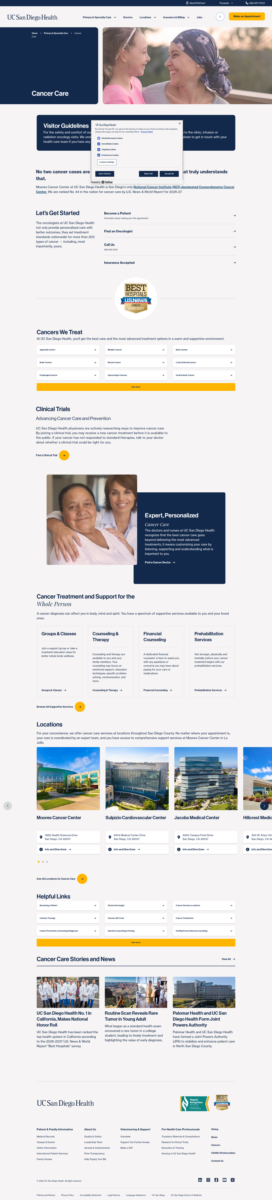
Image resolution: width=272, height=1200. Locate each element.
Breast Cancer (114, 362)
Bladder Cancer (115, 350)
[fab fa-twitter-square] (232, 1179)
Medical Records (46, 1136)
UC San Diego (158, 1195)
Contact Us (217, 1160)
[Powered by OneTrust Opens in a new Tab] (101, 182)
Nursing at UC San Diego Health (179, 1153)
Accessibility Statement (91, 1195)
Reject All (148, 174)
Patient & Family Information (55, 1129)
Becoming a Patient (48, 905)
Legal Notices (114, 1195)
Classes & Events (46, 1142)
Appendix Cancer (47, 350)
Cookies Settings (106, 162)
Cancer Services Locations (188, 905)
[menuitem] (99, 17)
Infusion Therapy (47, 918)
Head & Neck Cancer (185, 375)
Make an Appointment (246, 16)
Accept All (169, 174)
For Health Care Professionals (181, 1129)
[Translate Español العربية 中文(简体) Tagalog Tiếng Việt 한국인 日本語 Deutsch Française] (225, 3)
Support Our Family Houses (135, 1142)
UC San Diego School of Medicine (186, 1195)
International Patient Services (52, 1153)
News (214, 1137)
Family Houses (44, 1159)
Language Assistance (136, 1195)
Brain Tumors (46, 362)
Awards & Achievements (97, 1147)
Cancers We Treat (116, 918)
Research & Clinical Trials (175, 1142)
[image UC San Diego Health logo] (40, 18)
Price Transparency (94, 1153)
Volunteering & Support (135, 1129)
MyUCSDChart (197, 3)
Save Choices (105, 174)
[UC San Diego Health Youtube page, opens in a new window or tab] (224, 1179)
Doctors (128, 17)
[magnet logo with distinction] (196, 1103)
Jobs (199, 17)
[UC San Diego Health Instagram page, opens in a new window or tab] (208, 1179)
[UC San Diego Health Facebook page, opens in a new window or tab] (216, 1179)
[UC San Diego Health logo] (66, 1103)
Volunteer (125, 1136)
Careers (215, 1145)
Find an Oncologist (116, 905)
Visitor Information (47, 1147)
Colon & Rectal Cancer (186, 362)
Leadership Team (93, 1142)
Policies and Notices (46, 1195)
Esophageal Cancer (48, 375)
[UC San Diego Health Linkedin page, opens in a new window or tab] (200, 1179)
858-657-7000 (257, 3)
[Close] (180, 123)
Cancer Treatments (185, 918)
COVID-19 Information (223, 1153)
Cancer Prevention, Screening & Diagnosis (59, 931)
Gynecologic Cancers (117, 375)
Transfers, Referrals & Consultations (181, 1136)
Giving (214, 1129)
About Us (90, 1129)
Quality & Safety (92, 1136)
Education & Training (173, 1147)
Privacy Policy (67, 1195)
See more (136, 387)
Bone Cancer (182, 350)
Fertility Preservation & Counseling (191, 931)
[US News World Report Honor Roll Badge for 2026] (223, 1103)
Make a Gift (126, 1147)
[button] (220, 16)
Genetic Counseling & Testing (121, 931)
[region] (137, 152)
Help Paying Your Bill (95, 1159)
